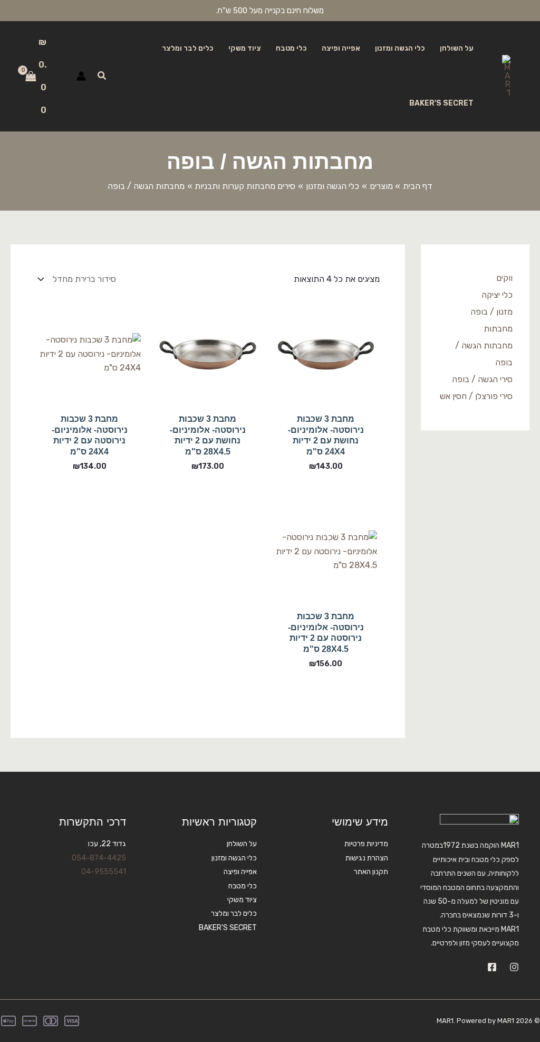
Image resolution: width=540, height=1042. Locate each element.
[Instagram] (514, 967)
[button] (101, 76)
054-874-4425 (99, 858)
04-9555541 (103, 871)
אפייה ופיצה (341, 48)
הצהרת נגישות (366, 858)
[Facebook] (492, 967)
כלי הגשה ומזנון (400, 48)
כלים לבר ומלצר (188, 48)
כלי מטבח (291, 48)
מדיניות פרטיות (366, 843)
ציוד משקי (244, 48)
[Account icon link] (81, 76)
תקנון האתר (371, 871)
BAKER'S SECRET (441, 103)
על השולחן (457, 48)
